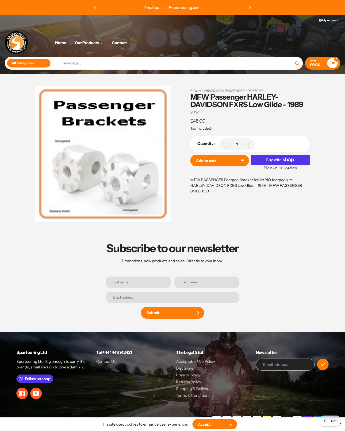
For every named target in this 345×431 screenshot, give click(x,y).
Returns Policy (188, 381)
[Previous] (95, 7)
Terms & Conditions (193, 395)
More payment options (280, 167)
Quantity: (206, 143)
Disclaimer (185, 368)
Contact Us (106, 361)
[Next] (250, 7)
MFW (194, 112)
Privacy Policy (188, 375)
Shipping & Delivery (193, 388)
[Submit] (323, 364)
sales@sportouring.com (180, 7)
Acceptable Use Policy (195, 361)
